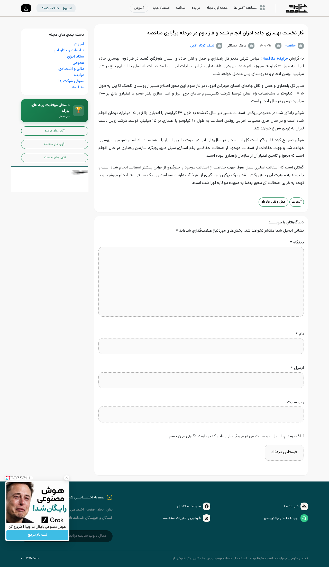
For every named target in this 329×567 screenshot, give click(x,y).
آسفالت (296, 202)
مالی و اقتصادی (71, 69)
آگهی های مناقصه (54, 144)
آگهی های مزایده (55, 131)
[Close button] (66, 477)
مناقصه (291, 46)
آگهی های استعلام (55, 157)
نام (300, 334)
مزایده (79, 75)
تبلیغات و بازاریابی (69, 51)
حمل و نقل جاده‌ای (273, 202)
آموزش (78, 45)
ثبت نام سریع (37, 535)
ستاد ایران (75, 57)
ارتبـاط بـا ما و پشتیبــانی (281, 518)
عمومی (78, 63)
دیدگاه (297, 243)
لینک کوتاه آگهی (202, 46)
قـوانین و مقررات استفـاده (182, 518)
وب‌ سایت (295, 402)
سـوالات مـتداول (189, 506)
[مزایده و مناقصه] (49, 180)
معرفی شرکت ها (71, 81)
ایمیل (297, 368)
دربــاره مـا (291, 506)
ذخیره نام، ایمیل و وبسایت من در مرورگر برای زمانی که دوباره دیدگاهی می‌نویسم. (233, 437)
